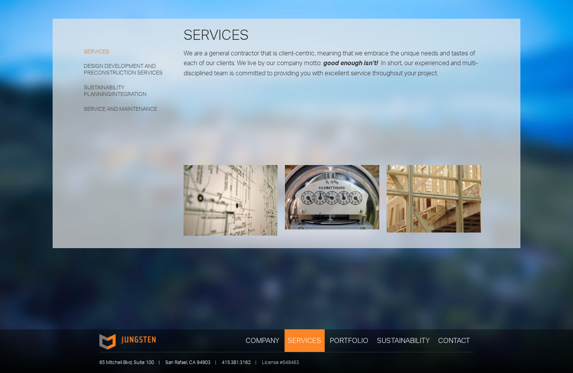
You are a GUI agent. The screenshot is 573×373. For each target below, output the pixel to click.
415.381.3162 (236, 362)
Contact (454, 340)
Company (262, 340)
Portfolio (349, 340)
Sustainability (403, 340)
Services (304, 340)
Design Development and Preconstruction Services (123, 69)
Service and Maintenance (120, 109)
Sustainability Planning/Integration (115, 90)
